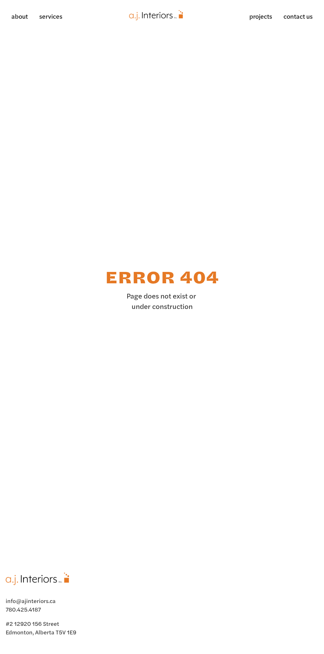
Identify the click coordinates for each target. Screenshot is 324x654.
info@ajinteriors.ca (31, 601)
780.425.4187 (23, 609)
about (19, 16)
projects (260, 16)
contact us (298, 16)
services (50, 16)
